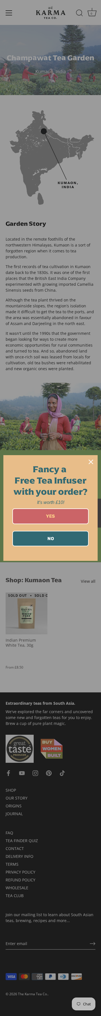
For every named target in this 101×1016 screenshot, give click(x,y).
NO (50, 538)
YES (50, 516)
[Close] (91, 462)
